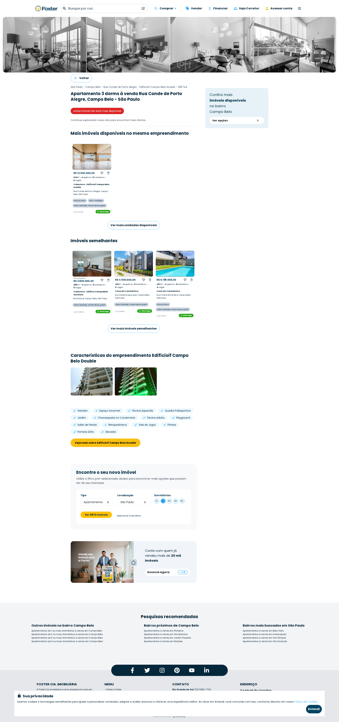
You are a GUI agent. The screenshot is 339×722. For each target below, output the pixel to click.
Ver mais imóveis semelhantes (134, 329)
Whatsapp (104, 211)
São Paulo (77, 87)
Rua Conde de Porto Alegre (120, 87)
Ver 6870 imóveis (96, 514)
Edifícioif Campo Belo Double (157, 87)
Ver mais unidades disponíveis (134, 225)
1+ (157, 500)
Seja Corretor (249, 8)
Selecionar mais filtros (129, 515)
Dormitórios (162, 495)
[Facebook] (132, 670)
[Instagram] (162, 670)
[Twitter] (147, 670)
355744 (182, 87)
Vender (196, 8)
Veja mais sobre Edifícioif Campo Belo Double (105, 443)
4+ (175, 500)
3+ (169, 500)
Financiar (220, 8)
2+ (163, 500)
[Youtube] (192, 670)
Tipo (84, 495)
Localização (125, 495)
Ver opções (220, 120)
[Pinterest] (177, 670)
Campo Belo (93, 87)
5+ (182, 500)
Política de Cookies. (306, 701)
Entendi (314, 709)
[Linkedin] (207, 670)
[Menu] (299, 8)
